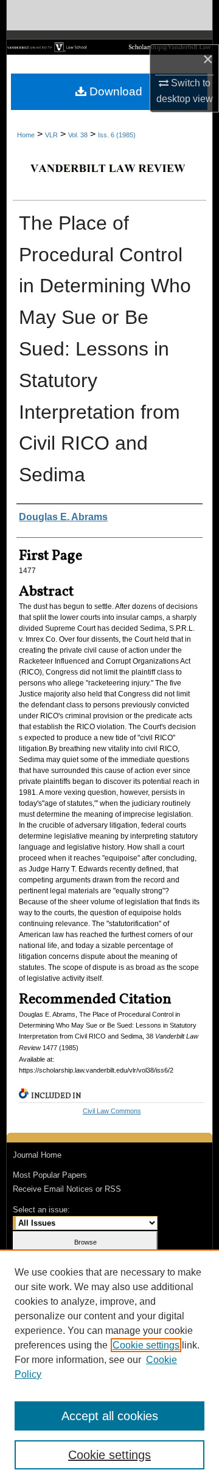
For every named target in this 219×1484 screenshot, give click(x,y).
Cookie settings (146, 1345)
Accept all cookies (109, 1416)
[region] (109, 1366)
